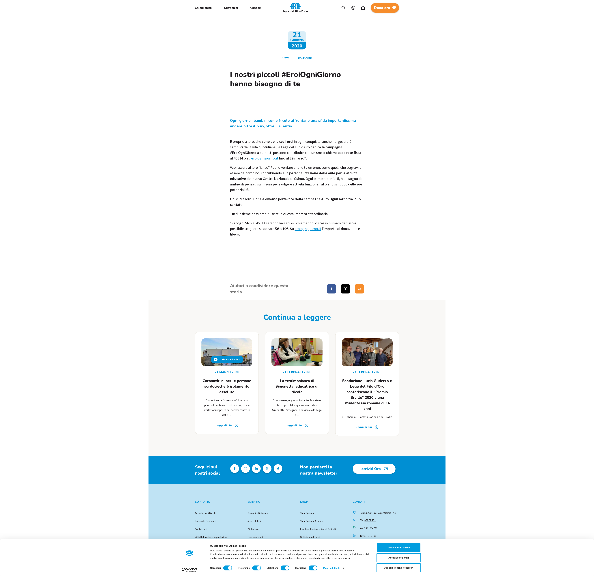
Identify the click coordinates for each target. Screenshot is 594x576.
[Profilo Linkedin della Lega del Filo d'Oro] (256, 468)
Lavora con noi (255, 537)
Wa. (368, 528)
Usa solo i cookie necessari (398, 567)
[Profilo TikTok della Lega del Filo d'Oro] (278, 468)
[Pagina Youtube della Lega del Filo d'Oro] (267, 468)
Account (353, 8)
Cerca (343, 8)
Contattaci (201, 529)
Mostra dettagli (331, 568)
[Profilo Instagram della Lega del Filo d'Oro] (245, 468)
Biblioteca (253, 529)
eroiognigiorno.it (264, 158)
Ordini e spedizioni (310, 537)
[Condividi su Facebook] (331, 288)
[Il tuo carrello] (363, 8)
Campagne (305, 58)
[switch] (256, 567)
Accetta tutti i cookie (399, 547)
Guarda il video (231, 359)
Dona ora (382, 7)
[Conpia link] (359, 288)
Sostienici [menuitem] (231, 8)
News (286, 58)
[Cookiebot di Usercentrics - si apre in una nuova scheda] (189, 570)
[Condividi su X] (345, 288)
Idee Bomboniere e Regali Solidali (318, 529)
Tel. (368, 520)
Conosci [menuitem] (255, 8)
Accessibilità (254, 521)
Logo (297, 7)
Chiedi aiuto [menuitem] (203, 8)
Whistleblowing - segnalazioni (211, 537)
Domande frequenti (205, 521)
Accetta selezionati (398, 557)
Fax (368, 535)
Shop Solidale (307, 512)
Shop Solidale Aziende (311, 521)
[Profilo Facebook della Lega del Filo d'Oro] (234, 468)
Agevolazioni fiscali (205, 512)
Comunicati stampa (258, 512)
